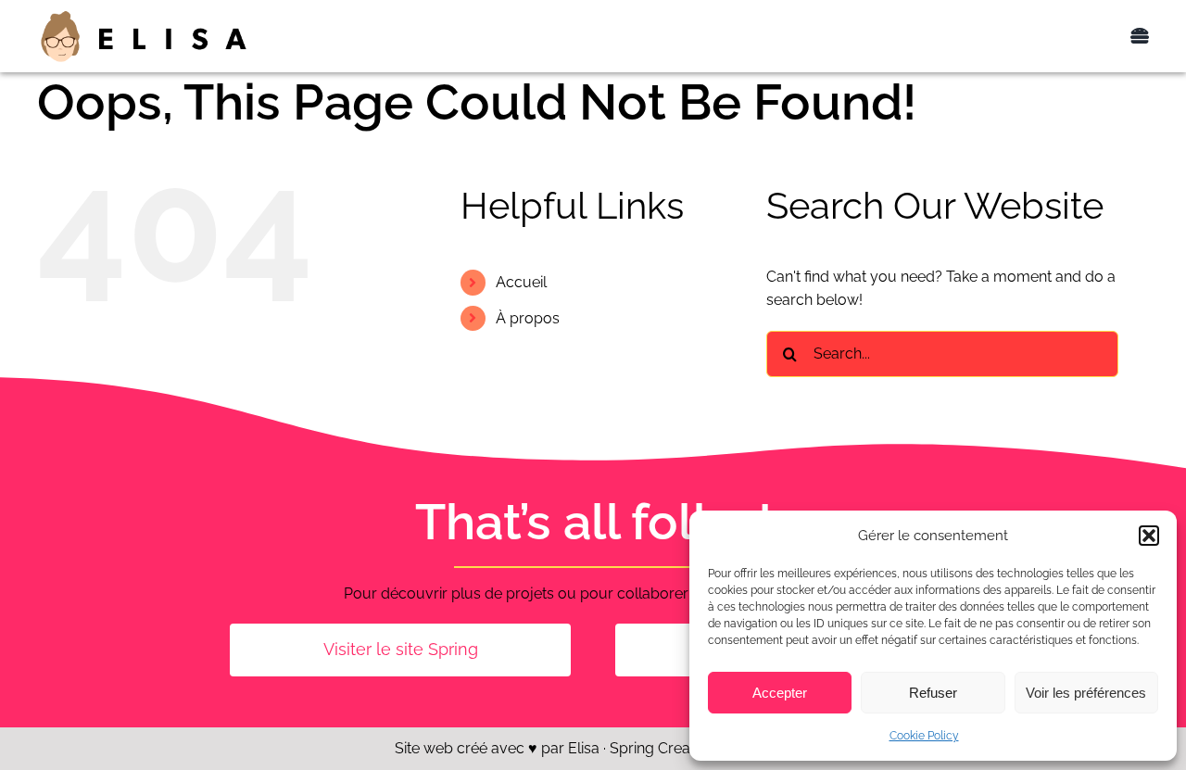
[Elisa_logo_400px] (143, 15)
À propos (528, 318)
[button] (1149, 535)
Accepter (779, 693)
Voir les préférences (1086, 693)
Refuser (933, 693)
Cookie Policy (924, 735)
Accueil (521, 282)
